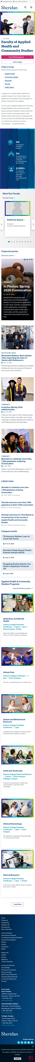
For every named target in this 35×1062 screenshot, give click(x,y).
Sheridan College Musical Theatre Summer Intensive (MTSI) (17, 551)
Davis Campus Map (6, 1000)
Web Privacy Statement (9, 974)
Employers (4, 946)
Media (3, 949)
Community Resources (8, 979)
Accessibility (5, 967)
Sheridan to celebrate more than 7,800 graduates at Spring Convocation (15, 490)
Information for (24, 1)
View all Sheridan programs (22, 588)
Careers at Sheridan (8, 965)
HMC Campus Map (6, 1013)
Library (3, 957)
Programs (4, 920)
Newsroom (5, 952)
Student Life (5, 925)
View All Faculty (8, 198)
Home (3, 918)
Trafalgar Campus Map (7, 1025)
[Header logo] (9, 7)
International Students (8, 935)
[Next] (33, 224)
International (5, 927)
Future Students (6, 933)
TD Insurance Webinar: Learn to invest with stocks (16, 537)
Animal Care (8, 672)
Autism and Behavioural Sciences (14, 721)
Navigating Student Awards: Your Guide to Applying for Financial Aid (17, 566)
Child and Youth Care (13, 771)
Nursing (7, 84)
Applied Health (10, 74)
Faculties (6, 38)
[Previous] (2, 224)
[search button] (25, 7)
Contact (4, 981)
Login (16, 1)
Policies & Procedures (8, 970)
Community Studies (11, 77)
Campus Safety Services (9, 976)
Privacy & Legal (6, 972)
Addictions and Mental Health (13, 620)
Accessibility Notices (7, 1)
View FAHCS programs (16, 57)
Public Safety (9, 87)
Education (8, 81)
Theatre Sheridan (7, 961)
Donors (3, 944)
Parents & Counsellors (8, 940)
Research (4, 959)
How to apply (17, 62)
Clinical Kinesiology (12, 824)
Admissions (5, 922)
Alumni (3, 942)
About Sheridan (6, 929)
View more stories (7, 255)
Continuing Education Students (11, 937)
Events (3, 955)
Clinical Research (11, 875)
